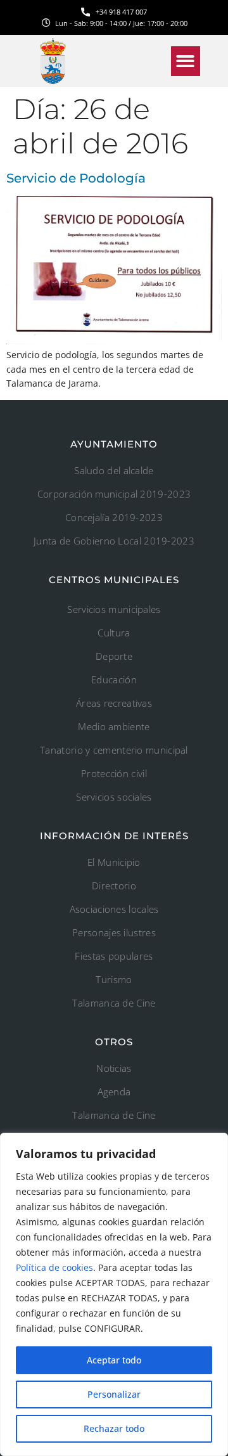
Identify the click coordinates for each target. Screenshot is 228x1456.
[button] (186, 61)
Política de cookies (54, 1267)
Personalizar (114, 1394)
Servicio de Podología (76, 178)
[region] (114, 1294)
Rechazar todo (114, 1428)
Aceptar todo (114, 1360)
